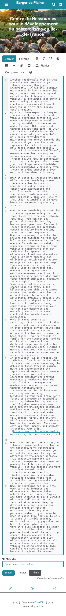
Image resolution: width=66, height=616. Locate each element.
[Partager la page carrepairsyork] (55, 589)
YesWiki (39, 602)
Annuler (22, 572)
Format (24, 59)
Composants (14, 72)
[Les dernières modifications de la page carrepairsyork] (33, 589)
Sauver (9, 59)
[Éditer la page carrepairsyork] (11, 589)
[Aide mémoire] (31, 72)
